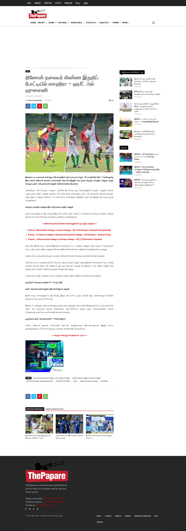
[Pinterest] (39, 106)
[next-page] (31, 443)
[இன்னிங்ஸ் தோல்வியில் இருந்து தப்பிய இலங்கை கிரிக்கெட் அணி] (39, 423)
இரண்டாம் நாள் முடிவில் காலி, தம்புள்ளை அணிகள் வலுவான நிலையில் (145, 81)
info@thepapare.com (45, 505)
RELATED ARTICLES (35, 409)
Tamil (34, 68)
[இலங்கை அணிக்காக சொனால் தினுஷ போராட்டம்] (99, 423)
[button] (153, 23)
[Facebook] (27, 106)
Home (27, 68)
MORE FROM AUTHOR (54, 409)
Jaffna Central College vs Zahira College (86, 378)
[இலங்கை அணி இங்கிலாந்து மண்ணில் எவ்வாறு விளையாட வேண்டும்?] (126, 134)
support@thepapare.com (54, 502)
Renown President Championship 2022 (40, 381)
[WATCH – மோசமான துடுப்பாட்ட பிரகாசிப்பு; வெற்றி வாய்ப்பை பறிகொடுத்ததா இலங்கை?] (126, 183)
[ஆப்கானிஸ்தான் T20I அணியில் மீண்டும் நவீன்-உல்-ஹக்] (69, 423)
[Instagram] (29, 508)
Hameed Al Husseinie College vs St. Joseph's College (51, 378)
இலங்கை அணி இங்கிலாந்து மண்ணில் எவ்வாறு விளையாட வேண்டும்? (145, 133)
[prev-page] (27, 443)
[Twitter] (33, 106)
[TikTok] (33, 508)
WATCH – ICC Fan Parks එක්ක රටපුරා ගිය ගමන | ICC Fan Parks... (146, 156)
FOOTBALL (104, 381)
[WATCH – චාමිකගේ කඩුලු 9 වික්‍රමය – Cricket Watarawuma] (126, 122)
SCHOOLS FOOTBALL (63, 381)
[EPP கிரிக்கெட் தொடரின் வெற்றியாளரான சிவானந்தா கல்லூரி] (126, 94)
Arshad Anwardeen (35, 100)
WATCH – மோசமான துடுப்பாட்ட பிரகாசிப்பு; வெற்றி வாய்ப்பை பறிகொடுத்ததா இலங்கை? (145, 182)
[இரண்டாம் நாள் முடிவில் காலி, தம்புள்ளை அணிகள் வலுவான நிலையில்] (126, 81)
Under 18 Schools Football (89, 381)
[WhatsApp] (45, 106)
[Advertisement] (93, 45)
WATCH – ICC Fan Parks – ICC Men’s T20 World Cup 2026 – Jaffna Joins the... (146, 169)
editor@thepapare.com (54, 498)
